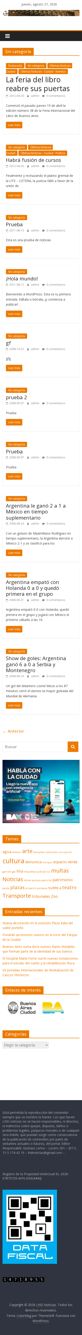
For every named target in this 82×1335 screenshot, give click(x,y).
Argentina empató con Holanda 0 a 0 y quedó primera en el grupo (32, 588)
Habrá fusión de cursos (33, 159)
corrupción (65, 852)
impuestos (30, 871)
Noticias (13, 879)
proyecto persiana (36, 888)
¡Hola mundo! (22, 278)
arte (27, 851)
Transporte (17, 895)
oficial (27, 880)
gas (13, 871)
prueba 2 (16, 397)
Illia (19, 871)
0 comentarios (55, 96)
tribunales (41, 896)
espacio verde (65, 861)
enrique (47, 862)
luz (48, 871)
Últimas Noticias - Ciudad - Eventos (43, 71)
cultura (13, 860)
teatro (69, 887)
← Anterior (13, 731)
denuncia (33, 861)
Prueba (14, 224)
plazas (17, 887)
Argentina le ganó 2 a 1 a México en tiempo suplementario (36, 511)
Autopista (39, 852)
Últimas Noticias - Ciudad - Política (43, 153)
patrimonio (63, 879)
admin (35, 96)
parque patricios (42, 880)
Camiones (51, 852)
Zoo (54, 896)
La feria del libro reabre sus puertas (38, 84)
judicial (41, 871)
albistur (16, 852)
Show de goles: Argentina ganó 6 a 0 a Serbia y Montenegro (36, 664)
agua (7, 851)
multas (60, 870)
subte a (54, 887)
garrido (7, 871)
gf (8, 342)
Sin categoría (36, 66)
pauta (6, 888)
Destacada (15, 66)
